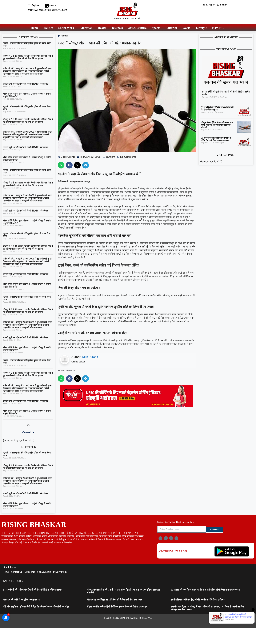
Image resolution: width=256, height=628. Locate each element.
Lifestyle (201, 28)
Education (85, 28)
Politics (48, 28)
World (186, 28)
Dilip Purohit (90, 356)
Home (34, 28)
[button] (47, 6)
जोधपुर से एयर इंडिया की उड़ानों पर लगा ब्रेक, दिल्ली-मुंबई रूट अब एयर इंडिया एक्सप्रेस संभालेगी (217, 125)
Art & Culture (137, 28)
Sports (156, 28)
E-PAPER (218, 28)
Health (102, 28)
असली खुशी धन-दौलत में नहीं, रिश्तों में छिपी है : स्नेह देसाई (25, 84)
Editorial (171, 28)
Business (117, 28)
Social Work (66, 28)
